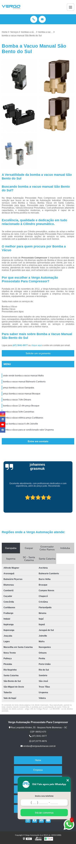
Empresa (38, 770)
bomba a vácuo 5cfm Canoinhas (18, 411)
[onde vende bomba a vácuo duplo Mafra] (56, 113)
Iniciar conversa (44, 812)
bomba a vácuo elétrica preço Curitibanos (23, 418)
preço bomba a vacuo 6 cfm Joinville (20, 424)
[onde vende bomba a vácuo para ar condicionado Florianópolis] (19, 113)
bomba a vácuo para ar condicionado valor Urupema (28, 430)
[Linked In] (41, 820)
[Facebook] (34, 820)
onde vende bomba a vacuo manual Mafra (23, 375)
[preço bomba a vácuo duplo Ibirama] (19, 151)
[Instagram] (28, 820)
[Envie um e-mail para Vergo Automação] (42, 19)
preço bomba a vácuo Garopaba (18, 387)
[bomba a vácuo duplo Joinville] (19, 76)
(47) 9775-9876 (39, 741)
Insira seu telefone (44, 796)
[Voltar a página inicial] (11, 7)
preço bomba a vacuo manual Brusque (21, 393)
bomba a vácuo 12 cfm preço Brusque (21, 405)
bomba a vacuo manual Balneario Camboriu (24, 381)
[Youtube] (48, 820)
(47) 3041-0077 (20, 345)
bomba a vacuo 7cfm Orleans (17, 399)
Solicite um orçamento (38, 353)
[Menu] (70, 7)
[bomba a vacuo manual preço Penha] (56, 76)
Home (38, 760)
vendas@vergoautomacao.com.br (39, 746)
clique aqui (36, 345)
